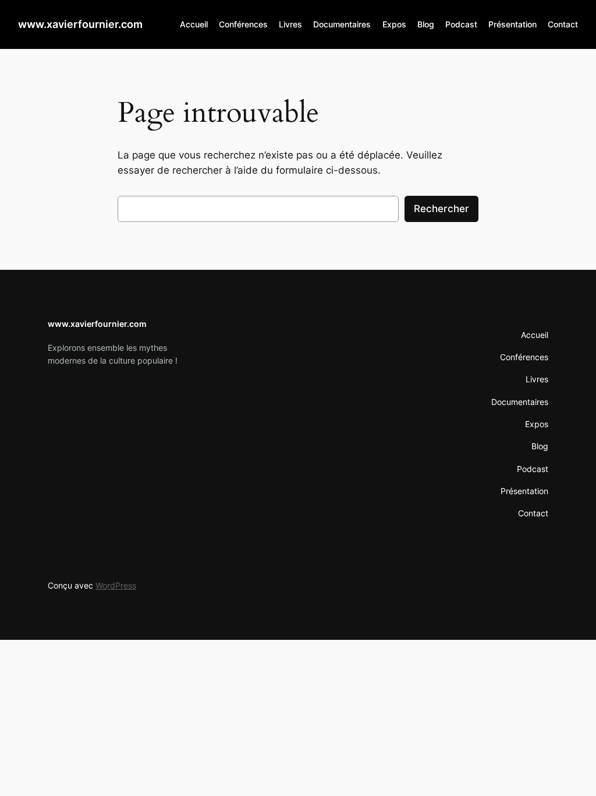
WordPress (115, 585)
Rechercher (441, 208)
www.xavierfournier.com (80, 24)
